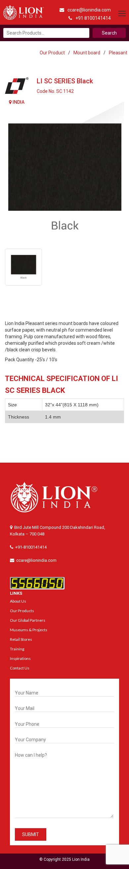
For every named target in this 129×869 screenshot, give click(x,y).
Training (17, 648)
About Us (18, 601)
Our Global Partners (27, 620)
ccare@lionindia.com (89, 10)
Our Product (52, 52)
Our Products (22, 610)
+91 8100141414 (93, 18)
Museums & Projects (28, 629)
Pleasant (118, 52)
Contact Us (19, 667)
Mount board (86, 52)
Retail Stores (21, 639)
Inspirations (20, 658)
